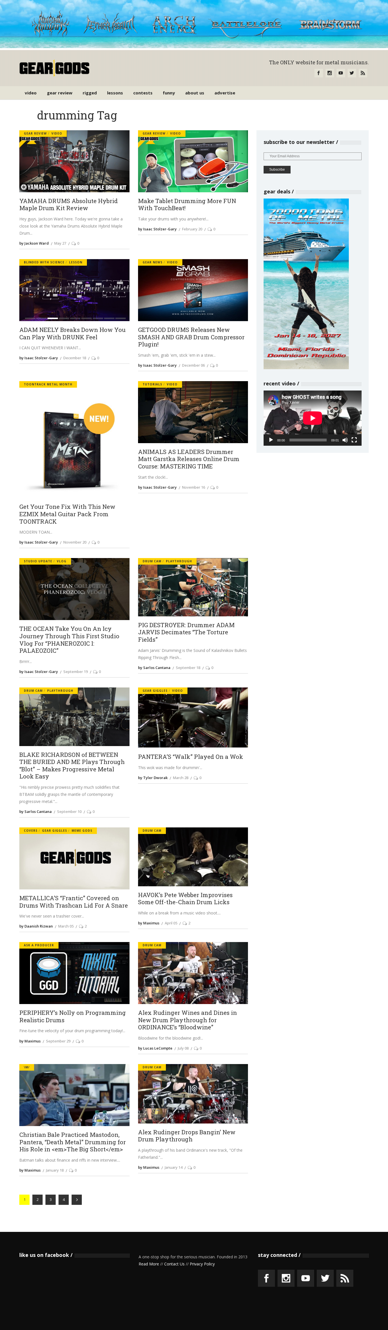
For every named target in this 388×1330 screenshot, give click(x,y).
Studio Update (38, 561)
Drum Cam (152, 561)
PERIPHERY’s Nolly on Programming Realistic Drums (72, 1016)
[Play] (271, 440)
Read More (149, 1264)
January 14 (173, 1167)
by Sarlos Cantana (154, 667)
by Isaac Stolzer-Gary (157, 229)
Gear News (152, 262)
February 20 (192, 229)
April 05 (171, 923)
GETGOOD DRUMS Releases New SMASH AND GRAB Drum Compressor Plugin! (191, 337)
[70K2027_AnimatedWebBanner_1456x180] (194, 46)
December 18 (74, 357)
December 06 (193, 365)
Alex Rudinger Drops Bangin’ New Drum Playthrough (186, 1136)
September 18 (188, 667)
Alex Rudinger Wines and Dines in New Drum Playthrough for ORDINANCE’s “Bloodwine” (187, 1020)
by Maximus (148, 923)
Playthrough (179, 561)
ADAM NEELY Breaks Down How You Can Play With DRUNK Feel (72, 333)
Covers (30, 831)
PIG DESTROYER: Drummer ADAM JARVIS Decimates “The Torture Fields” (186, 632)
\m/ (27, 1067)
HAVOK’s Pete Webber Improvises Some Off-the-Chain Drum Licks (185, 898)
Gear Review (35, 133)
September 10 (69, 811)
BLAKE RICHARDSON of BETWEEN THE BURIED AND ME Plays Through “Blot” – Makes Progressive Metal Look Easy (72, 765)
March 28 (180, 777)
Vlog (61, 561)
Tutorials (152, 384)
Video (56, 133)
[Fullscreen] (354, 440)
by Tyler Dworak (153, 777)
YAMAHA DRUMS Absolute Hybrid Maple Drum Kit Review (68, 204)
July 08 (183, 1048)
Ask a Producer (39, 945)
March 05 (66, 926)
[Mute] (345, 440)
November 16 (193, 487)
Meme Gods (82, 831)
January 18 (55, 1170)
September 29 (58, 1041)
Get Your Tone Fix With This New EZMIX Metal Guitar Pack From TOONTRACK (67, 514)
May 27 (60, 243)
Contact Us (174, 1264)
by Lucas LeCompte (155, 1048)
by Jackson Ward (34, 243)
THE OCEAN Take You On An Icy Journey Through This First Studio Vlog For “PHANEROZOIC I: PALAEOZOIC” (69, 639)
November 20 (74, 542)
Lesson (75, 262)
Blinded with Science (44, 262)
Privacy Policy (202, 1264)
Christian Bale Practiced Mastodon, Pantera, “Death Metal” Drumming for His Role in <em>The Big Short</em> (72, 1142)
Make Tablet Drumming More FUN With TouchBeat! (187, 204)
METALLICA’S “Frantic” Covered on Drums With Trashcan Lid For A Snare (73, 902)
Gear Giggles (155, 691)
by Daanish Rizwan (36, 926)
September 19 (75, 671)
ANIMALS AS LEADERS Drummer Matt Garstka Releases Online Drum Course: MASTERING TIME (188, 459)
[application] (313, 418)
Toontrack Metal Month (48, 384)
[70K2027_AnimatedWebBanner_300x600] (306, 367)
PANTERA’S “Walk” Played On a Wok (190, 757)
